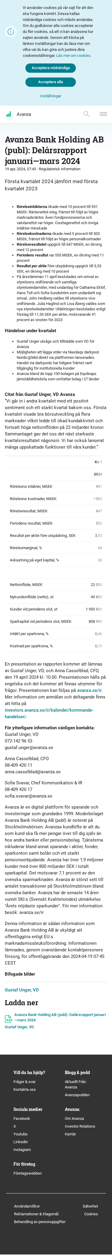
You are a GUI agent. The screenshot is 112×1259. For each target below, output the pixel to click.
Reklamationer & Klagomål (36, 1214)
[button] (50, 96)
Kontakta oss (24, 1089)
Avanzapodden (77, 1095)
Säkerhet (90, 1206)
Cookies (91, 1214)
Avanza (24, 114)
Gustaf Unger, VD (22, 990)
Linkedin (20, 1142)
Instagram (22, 1149)
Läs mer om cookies (73, 55)
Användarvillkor (27, 1206)
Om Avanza (74, 1118)
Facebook (21, 1118)
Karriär (70, 1134)
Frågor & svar (24, 1081)
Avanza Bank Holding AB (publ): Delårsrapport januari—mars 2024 (60, 1017)
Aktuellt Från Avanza (75, 1084)
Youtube (20, 1134)
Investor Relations (80, 1126)
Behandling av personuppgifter (39, 1221)
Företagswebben (28, 1173)
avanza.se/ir (89, 690)
